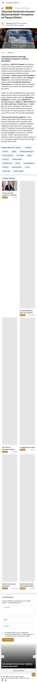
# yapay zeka (6, 171)
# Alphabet (28, 147)
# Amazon (5, 151)
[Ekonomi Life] (13, 2)
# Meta (29, 155)
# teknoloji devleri (16, 167)
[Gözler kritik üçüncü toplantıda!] (9, 521)
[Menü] (3, 2)
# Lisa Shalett (20, 155)
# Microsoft (6, 159)
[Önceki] (2, 656)
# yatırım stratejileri (18, 171)
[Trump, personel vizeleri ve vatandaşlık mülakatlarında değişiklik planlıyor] (9, 248)
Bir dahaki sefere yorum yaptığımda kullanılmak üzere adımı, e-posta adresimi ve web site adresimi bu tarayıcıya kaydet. (19, 634)
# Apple (14, 151)
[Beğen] (3, 52)
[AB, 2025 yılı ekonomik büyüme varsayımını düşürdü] (9, 385)
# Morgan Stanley (17, 159)
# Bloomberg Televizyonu (26, 151)
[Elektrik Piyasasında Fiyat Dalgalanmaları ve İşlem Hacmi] (27, 521)
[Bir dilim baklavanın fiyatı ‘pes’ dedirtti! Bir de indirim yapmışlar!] (27, 248)
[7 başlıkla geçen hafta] (27, 385)
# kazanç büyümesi (8, 155)
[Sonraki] (34, 656)
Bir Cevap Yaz (8, 597)
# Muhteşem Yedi (7, 163)
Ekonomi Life (10, 23)
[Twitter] (6, 680)
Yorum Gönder (8, 639)
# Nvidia (18, 163)
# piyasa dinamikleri (29, 163)
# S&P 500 (5, 167)
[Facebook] (2, 680)
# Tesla (27, 167)
